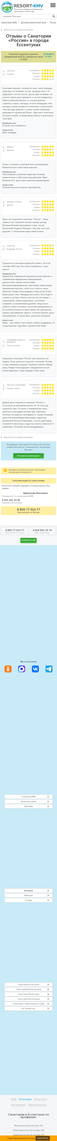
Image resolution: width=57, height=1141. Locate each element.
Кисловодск (18, 1104)
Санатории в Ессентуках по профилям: (28, 1116)
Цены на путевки (28, 801)
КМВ (14, 1099)
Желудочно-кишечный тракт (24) (28, 1125)
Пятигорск (40, 1099)
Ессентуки (25, 1099)
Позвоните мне (28, 540)
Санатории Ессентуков (28, 985)
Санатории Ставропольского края (28, 1004)
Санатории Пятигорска (28, 994)
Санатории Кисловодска (28, 999)
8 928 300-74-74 (42, 530)
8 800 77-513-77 (28, 509)
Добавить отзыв (48, 55)
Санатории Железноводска (28, 989)
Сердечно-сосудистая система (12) (28, 1135)
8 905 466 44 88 (11, 500)
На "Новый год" (28, 1008)
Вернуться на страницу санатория (18, 30)
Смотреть (42, 1138)
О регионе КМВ (28, 797)
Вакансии (28, 895)
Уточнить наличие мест (28, 456)
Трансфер (28, 806)
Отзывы (28, 900)
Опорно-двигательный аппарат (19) (28, 1130)
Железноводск (37, 1104)
